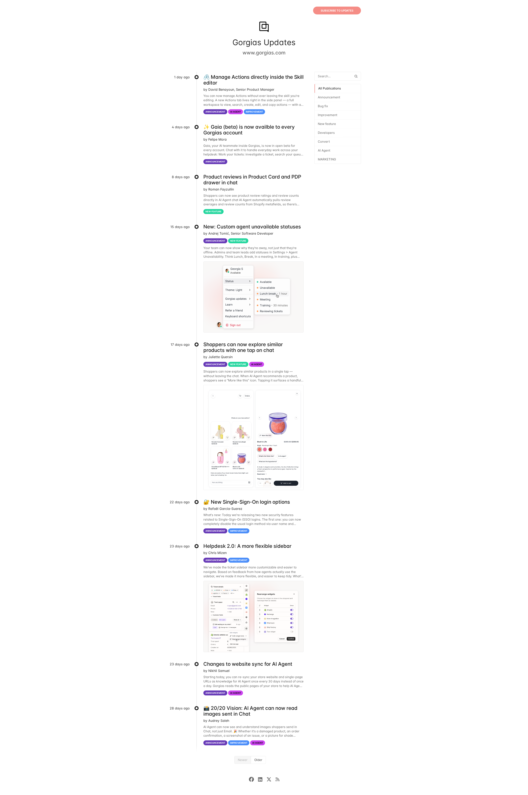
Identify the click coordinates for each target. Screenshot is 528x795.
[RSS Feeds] (277, 779)
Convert (324, 141)
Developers (326, 133)
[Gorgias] (264, 27)
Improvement (327, 115)
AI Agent (324, 150)
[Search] (356, 76)
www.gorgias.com (264, 53)
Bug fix (323, 106)
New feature (327, 124)
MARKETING (327, 159)
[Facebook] (253, 779)
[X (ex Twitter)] (271, 779)
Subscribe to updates (337, 10)
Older (258, 760)
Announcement (329, 97)
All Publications (329, 88)
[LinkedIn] (262, 779)
